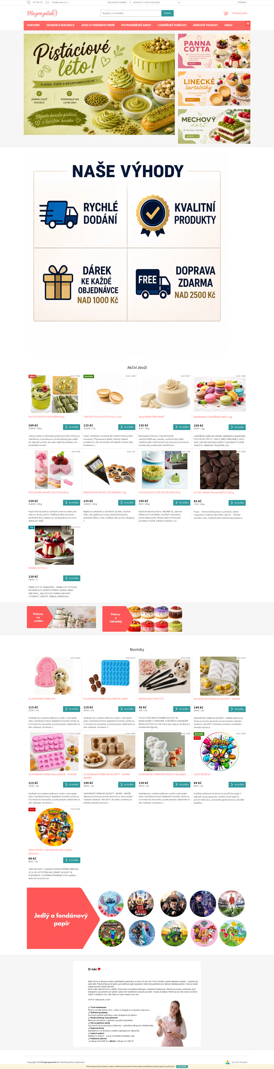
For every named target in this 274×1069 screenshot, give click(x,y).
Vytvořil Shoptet (239, 1062)
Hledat (167, 13)
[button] (35, 84)
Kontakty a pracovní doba (146, 2)
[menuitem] (33, 25)
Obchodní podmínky (117, 2)
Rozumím (182, 1066)
